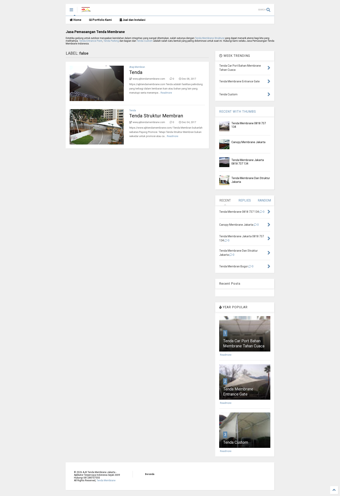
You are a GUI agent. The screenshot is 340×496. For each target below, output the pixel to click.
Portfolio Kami (102, 19)
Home (77, 19)
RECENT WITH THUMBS (237, 111)
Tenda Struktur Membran (156, 116)
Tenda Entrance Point (90, 41)
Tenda (135, 72)
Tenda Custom (145, 41)
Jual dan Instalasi (133, 19)
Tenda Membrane (106, 480)
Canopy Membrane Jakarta (248, 142)
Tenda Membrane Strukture (209, 38)
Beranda (149, 474)
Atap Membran (137, 67)
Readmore (166, 92)
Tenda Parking (111, 41)
